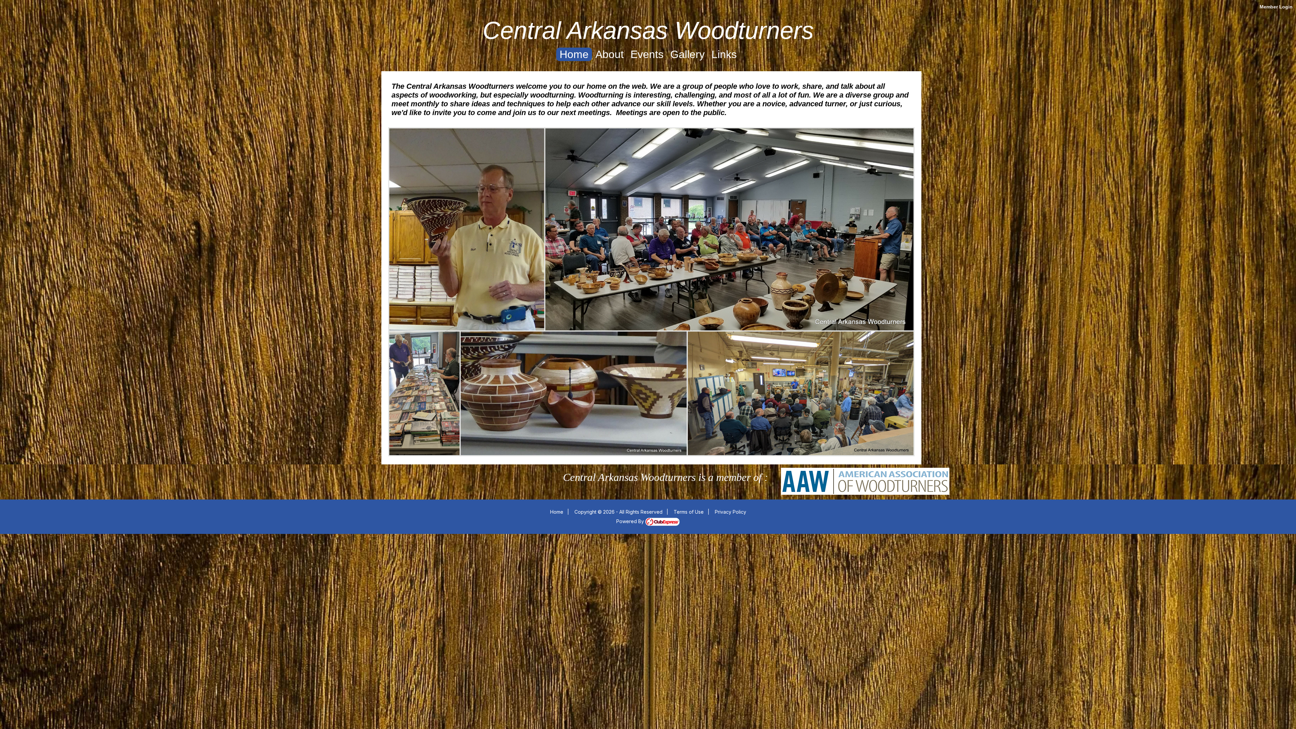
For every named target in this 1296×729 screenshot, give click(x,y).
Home (574, 54)
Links (724, 54)
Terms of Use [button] (689, 512)
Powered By (630, 521)
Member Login (1276, 6)
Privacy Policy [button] (730, 512)
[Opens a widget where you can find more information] (1270, 717)
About (609, 54)
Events (647, 54)
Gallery (687, 54)
